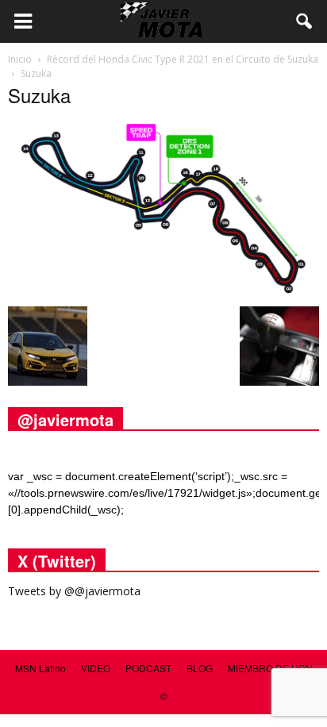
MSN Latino (40, 668)
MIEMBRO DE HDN (270, 668)
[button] (305, 21)
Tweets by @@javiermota (74, 590)
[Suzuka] (163, 289)
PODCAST (148, 668)
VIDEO (95, 668)
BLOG (200, 668)
